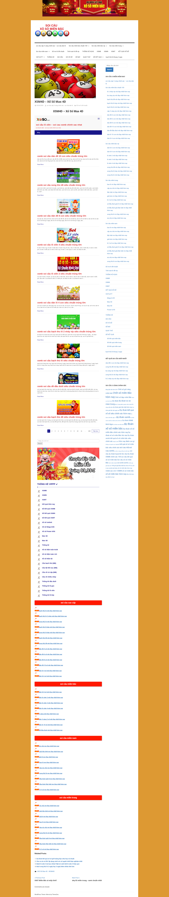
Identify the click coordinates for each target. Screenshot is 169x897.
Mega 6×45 (111, 298)
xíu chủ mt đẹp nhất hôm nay (116, 218)
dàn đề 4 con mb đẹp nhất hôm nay (118, 115)
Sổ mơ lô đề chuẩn (58, 51)
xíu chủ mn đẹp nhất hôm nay (116, 257)
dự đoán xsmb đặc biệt (119, 424)
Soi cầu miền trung (115, 46)
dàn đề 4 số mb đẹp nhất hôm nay (50, 649)
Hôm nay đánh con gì (126, 441)
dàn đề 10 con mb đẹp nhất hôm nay (119, 127)
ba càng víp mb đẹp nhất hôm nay (118, 95)
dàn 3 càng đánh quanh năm (122, 404)
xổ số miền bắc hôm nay (116, 474)
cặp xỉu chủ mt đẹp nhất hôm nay (50, 827)
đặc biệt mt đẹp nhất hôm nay (117, 192)
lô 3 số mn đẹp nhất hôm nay (49, 790)
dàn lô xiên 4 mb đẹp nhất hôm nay (51, 708)
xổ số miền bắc (128, 471)
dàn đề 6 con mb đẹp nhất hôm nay (118, 119)
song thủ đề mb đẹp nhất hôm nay (50, 643)
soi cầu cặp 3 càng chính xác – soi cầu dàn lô (51, 46)
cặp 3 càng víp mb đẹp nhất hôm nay (119, 111)
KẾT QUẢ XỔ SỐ (123, 51)
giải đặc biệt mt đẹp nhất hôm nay (51, 811)
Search (109, 69)
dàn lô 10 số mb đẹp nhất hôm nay (51, 725)
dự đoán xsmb (123, 417)
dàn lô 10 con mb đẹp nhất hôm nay (119, 134)
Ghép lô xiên (115, 441)
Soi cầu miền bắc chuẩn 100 (78, 46)
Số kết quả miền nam (114, 346)
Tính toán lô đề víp (73, 51)
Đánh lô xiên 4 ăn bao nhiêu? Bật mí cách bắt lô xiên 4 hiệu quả (57, 864)
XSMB (99, 51)
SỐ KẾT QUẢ (97, 57)
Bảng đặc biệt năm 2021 (112, 389)
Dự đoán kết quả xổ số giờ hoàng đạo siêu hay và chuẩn (55, 859)
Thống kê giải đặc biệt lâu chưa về (120, 465)
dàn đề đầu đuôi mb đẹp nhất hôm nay (119, 130)
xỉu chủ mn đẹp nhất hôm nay (49, 746)
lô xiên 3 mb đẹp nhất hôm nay (117, 159)
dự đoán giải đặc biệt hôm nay (122, 407)
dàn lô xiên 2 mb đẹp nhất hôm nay (51, 697)
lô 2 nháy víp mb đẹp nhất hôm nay (118, 91)
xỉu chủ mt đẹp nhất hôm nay (49, 806)
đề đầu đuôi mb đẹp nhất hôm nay (50, 730)
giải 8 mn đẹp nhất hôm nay (48, 757)
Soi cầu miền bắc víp (98, 46)
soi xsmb (120, 463)
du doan (115, 401)
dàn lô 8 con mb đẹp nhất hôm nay (118, 151)
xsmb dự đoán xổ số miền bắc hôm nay (120, 468)
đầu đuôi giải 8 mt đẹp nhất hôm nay (52, 838)
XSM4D (51, 871)
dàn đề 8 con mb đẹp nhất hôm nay (118, 123)
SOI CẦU (60, 57)
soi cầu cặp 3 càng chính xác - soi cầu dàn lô (60, 105)
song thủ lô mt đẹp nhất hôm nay (50, 833)
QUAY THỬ (86, 57)
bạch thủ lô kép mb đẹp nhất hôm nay (52, 627)
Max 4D (109, 306)
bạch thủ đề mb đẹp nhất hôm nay (50, 638)
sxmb (126, 463)
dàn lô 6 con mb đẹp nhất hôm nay (118, 148)
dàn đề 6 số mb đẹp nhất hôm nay (50, 654)
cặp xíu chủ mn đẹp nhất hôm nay (118, 231)
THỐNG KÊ (50, 57)
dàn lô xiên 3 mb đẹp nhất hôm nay (51, 703)
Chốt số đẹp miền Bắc (123, 397)
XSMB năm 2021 (111, 471)
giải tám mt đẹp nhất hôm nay (117, 196)
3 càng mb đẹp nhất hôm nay (49, 714)
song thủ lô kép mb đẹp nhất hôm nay (52, 632)
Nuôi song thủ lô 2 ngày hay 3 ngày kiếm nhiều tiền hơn (55, 866)
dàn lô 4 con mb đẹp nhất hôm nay (118, 138)
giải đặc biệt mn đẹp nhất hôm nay (51, 751)
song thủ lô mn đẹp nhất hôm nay (50, 773)
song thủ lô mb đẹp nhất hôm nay (50, 622)
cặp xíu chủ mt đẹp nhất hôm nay (118, 188)
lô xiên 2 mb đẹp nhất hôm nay (117, 155)
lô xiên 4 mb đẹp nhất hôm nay (117, 163)
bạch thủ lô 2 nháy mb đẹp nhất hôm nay (53, 616)
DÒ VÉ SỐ (69, 57)
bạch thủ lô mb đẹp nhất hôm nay (50, 611)
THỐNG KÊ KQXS (88, 51)
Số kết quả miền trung (114, 342)
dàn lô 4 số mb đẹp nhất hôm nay (50, 671)
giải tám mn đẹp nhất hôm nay (117, 239)
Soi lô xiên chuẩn (113, 463)
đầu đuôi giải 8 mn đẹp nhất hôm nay (52, 779)
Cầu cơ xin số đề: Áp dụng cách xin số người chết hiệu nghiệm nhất (59, 861)
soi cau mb (124, 447)
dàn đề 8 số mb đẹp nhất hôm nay (50, 660)
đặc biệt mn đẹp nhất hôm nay (117, 235)
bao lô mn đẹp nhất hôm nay (49, 762)
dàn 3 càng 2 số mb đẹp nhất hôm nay (52, 719)
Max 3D (109, 302)
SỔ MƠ (77, 57)
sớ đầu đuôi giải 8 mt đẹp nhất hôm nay (120, 204)
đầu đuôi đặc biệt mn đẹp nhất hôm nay (53, 784)
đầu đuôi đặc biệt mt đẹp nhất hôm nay (52, 844)
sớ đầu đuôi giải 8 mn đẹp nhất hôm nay (120, 247)
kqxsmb (117, 444)
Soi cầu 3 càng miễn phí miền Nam (122, 451)
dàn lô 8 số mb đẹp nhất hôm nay (50, 692)
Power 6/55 (111, 310)
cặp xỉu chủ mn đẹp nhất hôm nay (50, 768)
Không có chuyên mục (110, 444)
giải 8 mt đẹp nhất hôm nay (48, 816)
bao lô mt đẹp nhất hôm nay (48, 822)
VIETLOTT (39, 57)
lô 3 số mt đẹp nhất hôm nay (49, 849)
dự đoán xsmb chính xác (116, 420)
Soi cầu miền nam (42, 51)
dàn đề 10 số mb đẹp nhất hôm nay (51, 665)
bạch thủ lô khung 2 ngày (114, 57)
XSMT (113, 51)
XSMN (106, 51)
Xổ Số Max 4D (43, 871)
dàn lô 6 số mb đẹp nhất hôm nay (50, 676)
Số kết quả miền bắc (114, 338)
